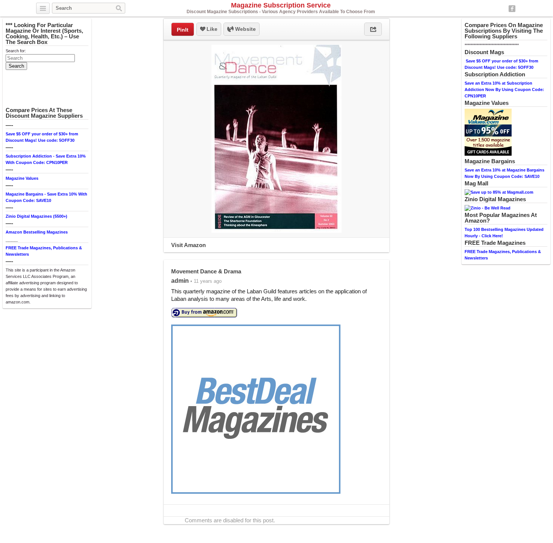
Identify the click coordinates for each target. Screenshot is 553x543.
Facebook (512, 8)
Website (245, 29)
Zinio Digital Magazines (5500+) (36, 216)
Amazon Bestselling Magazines (37, 232)
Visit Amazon (188, 245)
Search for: (16, 51)
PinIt (182, 30)
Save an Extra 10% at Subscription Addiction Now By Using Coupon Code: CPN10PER (504, 89)
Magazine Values (22, 178)
